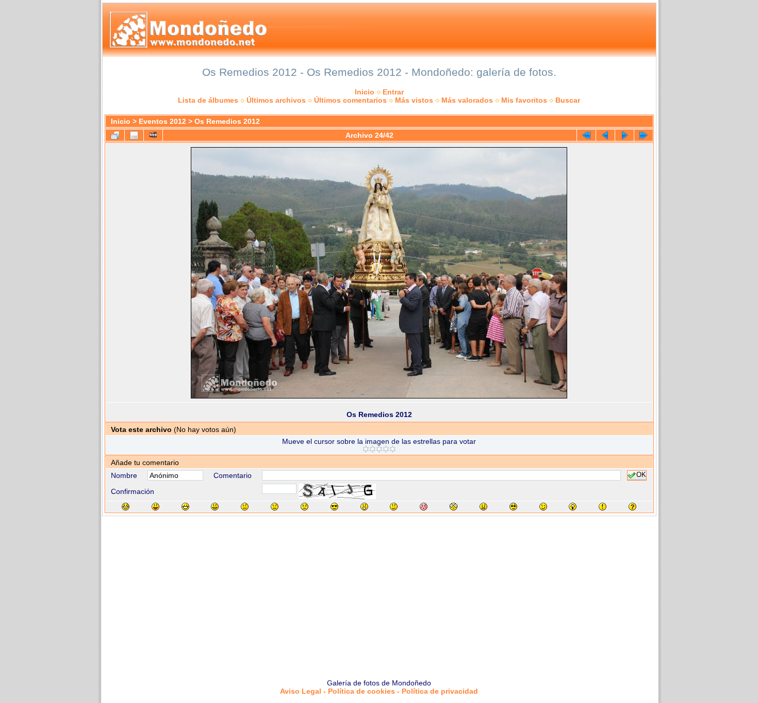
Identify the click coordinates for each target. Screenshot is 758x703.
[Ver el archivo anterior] (605, 135)
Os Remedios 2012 (227, 121)
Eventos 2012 (162, 121)
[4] (386, 449)
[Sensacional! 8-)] (334, 506)
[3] (379, 449)
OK (641, 475)
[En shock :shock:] (453, 506)
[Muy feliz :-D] (185, 506)
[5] (392, 449)
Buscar (567, 100)
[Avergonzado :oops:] (423, 506)
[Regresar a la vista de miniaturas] (115, 135)
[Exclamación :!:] (602, 506)
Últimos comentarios (350, 100)
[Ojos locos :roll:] (513, 506)
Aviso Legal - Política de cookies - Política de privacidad (379, 691)
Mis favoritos (524, 100)
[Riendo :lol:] (125, 506)
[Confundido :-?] (394, 506)
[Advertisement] (379, 593)
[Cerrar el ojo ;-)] (543, 506)
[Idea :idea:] (572, 506)
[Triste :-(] (274, 506)
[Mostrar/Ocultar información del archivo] (134, 135)
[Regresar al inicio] (586, 135)
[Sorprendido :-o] (364, 506)
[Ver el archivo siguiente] (624, 135)
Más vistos (414, 100)
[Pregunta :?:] (632, 506)
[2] (372, 449)
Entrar (393, 92)
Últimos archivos (276, 100)
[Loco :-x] (483, 506)
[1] (365, 449)
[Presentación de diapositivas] (153, 135)
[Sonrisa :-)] (215, 506)
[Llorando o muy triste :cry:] (304, 506)
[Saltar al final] (643, 135)
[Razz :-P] (155, 506)
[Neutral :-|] (245, 506)
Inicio (364, 92)
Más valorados (467, 100)
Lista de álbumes (208, 100)
